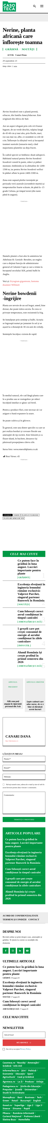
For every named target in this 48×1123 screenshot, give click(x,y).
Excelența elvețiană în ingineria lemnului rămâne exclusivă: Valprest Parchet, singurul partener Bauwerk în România (31, 592)
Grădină (24, 577)
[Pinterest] (17, 73)
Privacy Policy (25, 1049)
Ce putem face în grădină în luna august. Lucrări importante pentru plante (29, 567)
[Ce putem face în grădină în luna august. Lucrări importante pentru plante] (9, 564)
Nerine (17, 515)
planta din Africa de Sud (14, 518)
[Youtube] (27, 951)
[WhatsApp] (23, 73)
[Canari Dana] (5, 55)
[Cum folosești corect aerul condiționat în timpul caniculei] (9, 615)
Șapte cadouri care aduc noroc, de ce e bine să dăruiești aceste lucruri (35, 705)
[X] (11, 73)
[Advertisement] (24, 227)
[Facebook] (5, 73)
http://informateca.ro (11, 741)
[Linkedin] (30, 73)
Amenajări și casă (30, 622)
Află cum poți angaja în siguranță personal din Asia (13, 704)
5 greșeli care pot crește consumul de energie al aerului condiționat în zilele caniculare (30, 635)
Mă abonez (22, 1043)
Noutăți (24, 604)
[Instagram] (13, 951)
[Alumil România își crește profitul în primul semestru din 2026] (9, 656)
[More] (36, 73)
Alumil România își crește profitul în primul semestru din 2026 (30, 657)
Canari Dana (21, 55)
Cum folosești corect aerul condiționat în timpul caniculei (30, 614)
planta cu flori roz (30, 515)
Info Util (24, 646)
